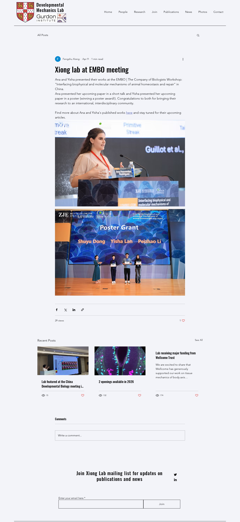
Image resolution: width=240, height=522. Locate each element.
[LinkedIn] (175, 480)
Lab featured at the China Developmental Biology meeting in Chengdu (62, 383)
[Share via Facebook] (56, 309)
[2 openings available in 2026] (120, 360)
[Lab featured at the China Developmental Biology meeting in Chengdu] (63, 360)
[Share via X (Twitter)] (65, 309)
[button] (198, 35)
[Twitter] (175, 475)
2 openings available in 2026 (116, 381)
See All (199, 340)
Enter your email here (71, 498)
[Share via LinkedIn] (74, 309)
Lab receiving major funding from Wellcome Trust (176, 355)
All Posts (42, 35)
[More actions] (183, 59)
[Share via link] (82, 309)
